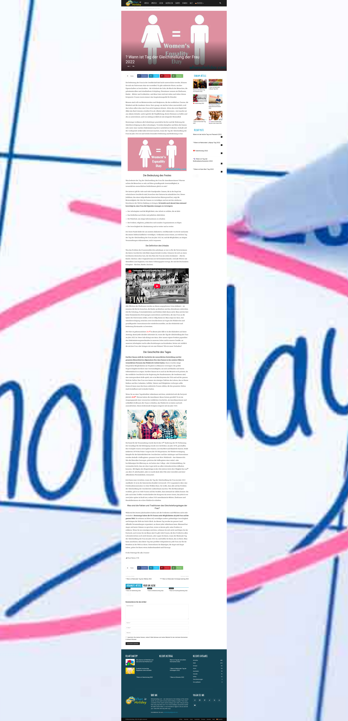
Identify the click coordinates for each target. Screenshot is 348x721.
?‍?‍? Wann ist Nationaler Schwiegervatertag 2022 (174, 579)
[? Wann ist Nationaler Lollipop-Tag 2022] (215, 82)
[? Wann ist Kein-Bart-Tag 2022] (200, 115)
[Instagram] (200, 700)
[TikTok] (209, 700)
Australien (169, 3)
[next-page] (130, 594)
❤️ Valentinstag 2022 (198, 103)
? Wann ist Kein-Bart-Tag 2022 (203, 169)
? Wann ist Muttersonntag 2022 (155, 590)
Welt (191, 3)
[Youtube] (195, 705)
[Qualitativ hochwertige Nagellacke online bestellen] (130, 671)
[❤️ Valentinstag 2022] (200, 98)
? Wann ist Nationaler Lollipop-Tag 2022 (206, 142)
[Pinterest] (204, 700)
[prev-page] (127, 594)
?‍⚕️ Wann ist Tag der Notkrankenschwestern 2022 (215, 106)
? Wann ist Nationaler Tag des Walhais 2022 (139, 579)
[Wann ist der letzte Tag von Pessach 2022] (200, 84)
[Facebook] (195, 700)
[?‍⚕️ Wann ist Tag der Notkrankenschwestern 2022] (215, 98)
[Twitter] (214, 700)
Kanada (184, 3)
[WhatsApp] (219, 700)
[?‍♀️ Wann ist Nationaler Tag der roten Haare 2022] (215, 115)
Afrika (146, 3)
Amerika (154, 3)
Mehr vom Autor (149, 585)
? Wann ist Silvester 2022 (177, 677)
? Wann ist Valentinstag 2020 (133, 590)
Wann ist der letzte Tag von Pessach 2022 (207, 134)
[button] (220, 3)
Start (127, 8)
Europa (177, 3)
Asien (161, 3)
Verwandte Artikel (134, 585)
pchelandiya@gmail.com (171, 712)
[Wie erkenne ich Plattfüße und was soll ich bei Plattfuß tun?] (130, 662)
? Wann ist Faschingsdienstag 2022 (178, 590)
